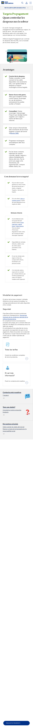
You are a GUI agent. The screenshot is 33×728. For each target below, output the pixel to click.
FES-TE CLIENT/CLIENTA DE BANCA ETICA (15, 7)
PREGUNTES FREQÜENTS (13, 723)
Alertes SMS (14, 133)
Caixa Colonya (19, 226)
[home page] (7, 2)
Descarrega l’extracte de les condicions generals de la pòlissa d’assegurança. (15, 317)
